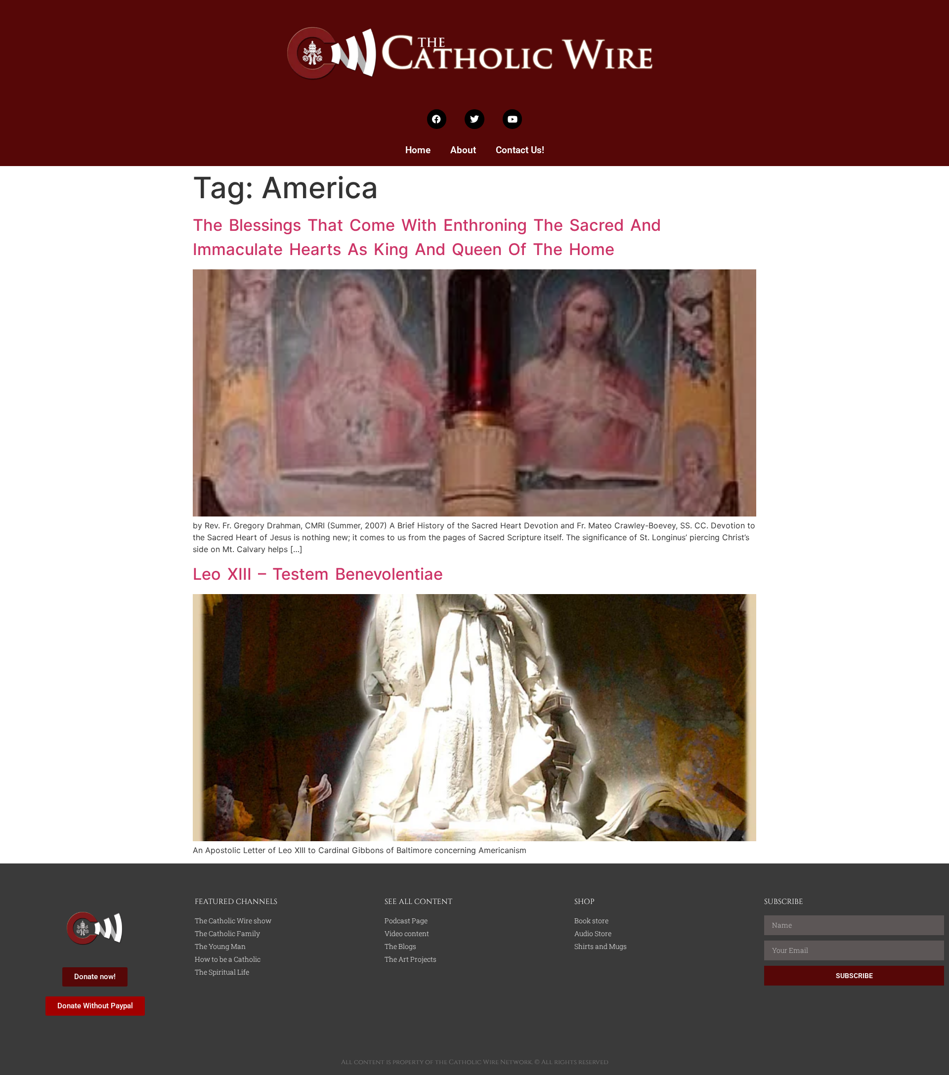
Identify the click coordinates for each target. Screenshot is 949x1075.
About (463, 150)
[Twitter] (474, 119)
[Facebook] (437, 119)
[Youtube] (512, 119)
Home (418, 150)
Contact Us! (520, 150)
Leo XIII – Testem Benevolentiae (318, 574)
